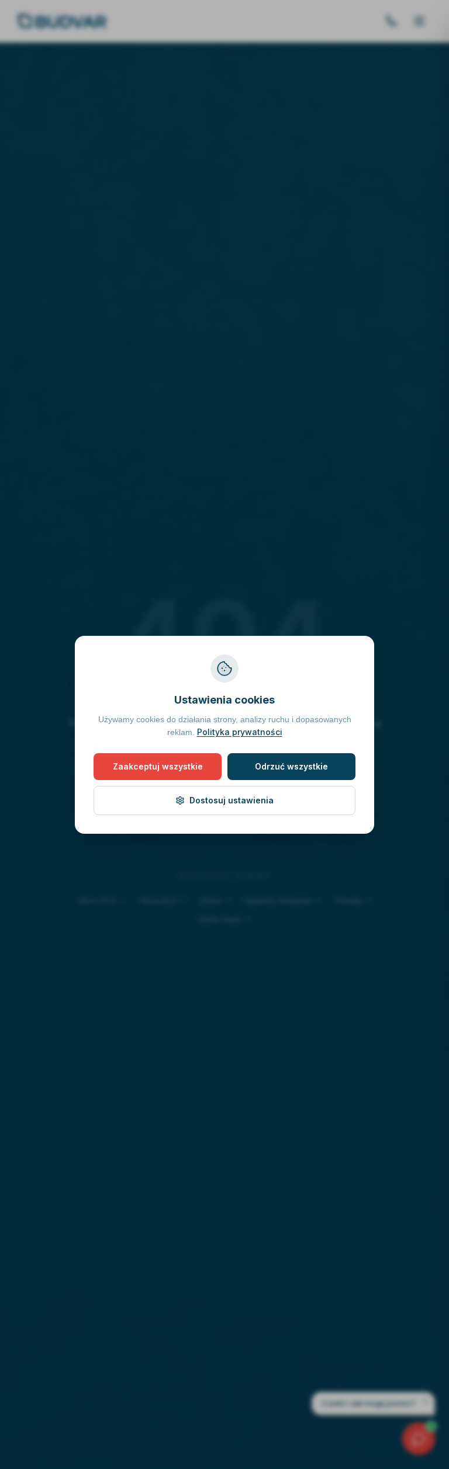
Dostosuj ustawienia (231, 800)
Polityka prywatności (272, 732)
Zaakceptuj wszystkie (158, 766)
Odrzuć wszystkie (291, 766)
